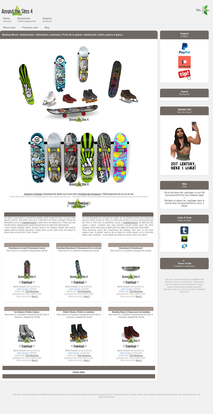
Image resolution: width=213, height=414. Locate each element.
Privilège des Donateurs (89, 194)
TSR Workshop (32, 291)
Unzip (167, 192)
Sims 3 (34, 296)
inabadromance (29, 222)
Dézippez (168, 200)
